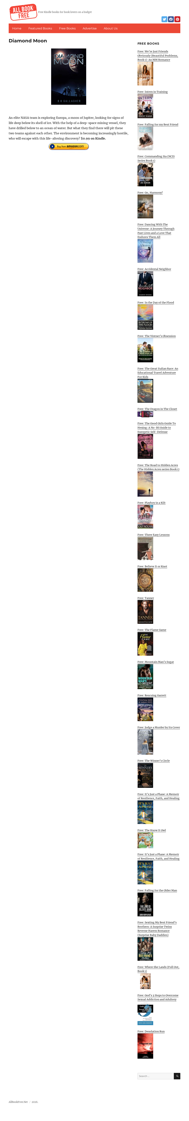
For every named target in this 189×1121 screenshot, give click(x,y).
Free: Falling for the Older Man (157, 890)
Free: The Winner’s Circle (154, 760)
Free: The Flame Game (152, 630)
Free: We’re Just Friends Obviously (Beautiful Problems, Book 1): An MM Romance (158, 55)
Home (16, 28)
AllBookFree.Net (18, 1102)
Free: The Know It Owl (152, 830)
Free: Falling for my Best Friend (158, 124)
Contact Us (153, 1103)
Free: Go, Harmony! (150, 192)
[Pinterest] (177, 19)
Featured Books (40, 28)
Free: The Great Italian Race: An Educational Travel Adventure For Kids (158, 373)
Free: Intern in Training (153, 91)
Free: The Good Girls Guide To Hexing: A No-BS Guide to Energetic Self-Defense (157, 427)
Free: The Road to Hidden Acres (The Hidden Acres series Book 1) (158, 467)
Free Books (67, 28)
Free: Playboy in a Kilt (152, 502)
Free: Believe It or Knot (152, 566)
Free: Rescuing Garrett (152, 695)
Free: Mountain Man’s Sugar (156, 662)
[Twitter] (164, 19)
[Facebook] (171, 19)
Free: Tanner (146, 598)
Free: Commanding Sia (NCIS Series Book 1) (156, 158)
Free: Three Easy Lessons (154, 534)
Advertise (90, 28)
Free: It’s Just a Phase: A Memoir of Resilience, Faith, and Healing (159, 796)
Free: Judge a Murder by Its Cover (159, 727)
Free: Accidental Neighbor (154, 269)
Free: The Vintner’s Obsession (157, 336)
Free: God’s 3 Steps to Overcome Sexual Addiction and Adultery (158, 997)
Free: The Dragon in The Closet (157, 409)
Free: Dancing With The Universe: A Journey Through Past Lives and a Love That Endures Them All (156, 231)
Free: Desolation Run (151, 1031)
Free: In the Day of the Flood (156, 302)
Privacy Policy (172, 1103)
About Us (111, 28)
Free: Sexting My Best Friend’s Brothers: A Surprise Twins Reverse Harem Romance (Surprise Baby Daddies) (157, 929)
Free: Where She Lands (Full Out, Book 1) (158, 969)
